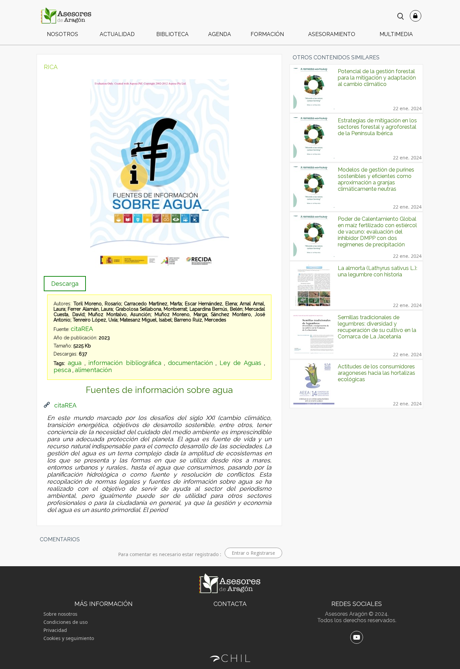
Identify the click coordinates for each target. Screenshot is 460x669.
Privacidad (55, 630)
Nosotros (62, 34)
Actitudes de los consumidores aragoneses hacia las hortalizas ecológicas (376, 373)
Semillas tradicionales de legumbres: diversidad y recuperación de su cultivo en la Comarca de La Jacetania (377, 327)
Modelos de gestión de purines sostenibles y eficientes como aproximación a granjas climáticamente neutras (376, 179)
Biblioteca (172, 34)
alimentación (93, 369)
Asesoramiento (331, 34)
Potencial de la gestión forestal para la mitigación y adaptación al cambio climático (377, 77)
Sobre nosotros (60, 614)
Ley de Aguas (240, 362)
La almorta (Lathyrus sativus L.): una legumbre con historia (377, 271)
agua (74, 362)
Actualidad (117, 34)
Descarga (64, 283)
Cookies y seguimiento (68, 638)
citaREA (82, 328)
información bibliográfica (124, 362)
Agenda (219, 34)
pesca (62, 369)
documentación (190, 362)
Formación (267, 34)
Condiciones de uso (65, 622)
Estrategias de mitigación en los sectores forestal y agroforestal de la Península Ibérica (377, 126)
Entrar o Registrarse (253, 553)
